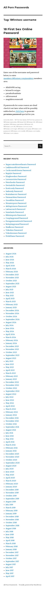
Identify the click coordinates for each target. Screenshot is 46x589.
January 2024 (11, 343)
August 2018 (11, 528)
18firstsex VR (28, 124)
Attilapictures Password (16, 206)
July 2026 (9, 257)
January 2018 (11, 549)
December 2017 (12, 552)
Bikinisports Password (16, 215)
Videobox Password (14, 230)
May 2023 (10, 367)
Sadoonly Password (14, 191)
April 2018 (10, 540)
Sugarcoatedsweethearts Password (21, 164)
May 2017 (9, 573)
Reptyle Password (13, 173)
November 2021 (12, 421)
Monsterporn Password (16, 203)
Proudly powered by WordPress (30, 585)
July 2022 (9, 397)
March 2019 (11, 508)
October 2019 (11, 496)
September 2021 (12, 427)
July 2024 (9, 325)
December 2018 (12, 516)
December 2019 (12, 490)
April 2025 (10, 298)
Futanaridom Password (16, 197)
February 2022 (12, 412)
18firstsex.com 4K (10, 126)
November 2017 (12, 555)
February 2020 (12, 484)
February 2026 (12, 272)
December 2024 (12, 310)
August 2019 (11, 502)
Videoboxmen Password (16, 233)
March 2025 (11, 301)
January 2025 (11, 307)
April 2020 (10, 478)
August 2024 (11, 322)
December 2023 (12, 346)
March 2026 (11, 269)
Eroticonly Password (15, 188)
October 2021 (11, 424)
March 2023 (11, 373)
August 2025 (11, 286)
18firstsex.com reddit (18, 131)
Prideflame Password (15, 236)
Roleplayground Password (17, 224)
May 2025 (10, 295)
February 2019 (11, 511)
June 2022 (10, 400)
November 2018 (12, 519)
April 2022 (10, 406)
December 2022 (12, 382)
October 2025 (11, 281)
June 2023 (10, 364)
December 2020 (12, 454)
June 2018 (10, 534)
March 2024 (11, 337)
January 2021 (11, 451)
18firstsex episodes (10, 122)
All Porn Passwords (16, 7)
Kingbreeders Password (16, 176)
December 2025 (12, 275)
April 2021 (10, 442)
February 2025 (12, 304)
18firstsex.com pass (24, 129)
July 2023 (9, 361)
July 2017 (9, 567)
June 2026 (10, 260)
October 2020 (11, 460)
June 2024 (10, 328)
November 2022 (12, 385)
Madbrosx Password (14, 227)
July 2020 (10, 469)
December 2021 (12, 418)
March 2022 (11, 409)
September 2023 (12, 355)
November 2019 (12, 493)
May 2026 (10, 263)
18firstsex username (17, 124)
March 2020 (11, 481)
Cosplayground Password (17, 218)
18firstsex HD (30, 122)
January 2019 (11, 514)
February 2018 (12, 546)
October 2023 (11, 352)
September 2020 (13, 463)
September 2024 (12, 319)
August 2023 (11, 358)
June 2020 (10, 472)
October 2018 (11, 522)
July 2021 (9, 433)
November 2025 (12, 278)
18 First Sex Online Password (18, 31)
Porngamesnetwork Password (19, 221)
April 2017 (10, 576)
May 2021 (9, 439)
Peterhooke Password (15, 182)
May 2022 (10, 403)
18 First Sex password (34, 120)
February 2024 (12, 340)
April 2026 (10, 266)
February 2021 (11, 448)
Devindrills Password (15, 185)
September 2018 (12, 525)
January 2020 (11, 487)
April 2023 (10, 370)
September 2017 (12, 561)
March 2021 (11, 445)
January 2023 (11, 379)
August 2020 (11, 466)
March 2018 (11, 543)
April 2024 (10, 334)
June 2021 (10, 436)
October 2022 (11, 388)
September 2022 (12, 391)
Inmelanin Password (15, 212)
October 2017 (11, 558)
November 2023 (12, 349)
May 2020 (10, 475)
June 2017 (9, 570)
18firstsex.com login (10, 129)
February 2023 (12, 376)
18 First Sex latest (21, 120)
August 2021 (11, 430)
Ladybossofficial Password (17, 167)
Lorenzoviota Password (16, 179)
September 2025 (12, 283)
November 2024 (12, 313)
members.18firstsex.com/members (18, 78)
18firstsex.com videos (11, 133)
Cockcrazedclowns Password (18, 170)
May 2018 (10, 537)
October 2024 (11, 316)
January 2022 (11, 415)
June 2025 (10, 292)
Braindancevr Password (16, 194)
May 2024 (10, 331)
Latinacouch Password (15, 209)
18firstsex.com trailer (33, 131)
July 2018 (9, 531)
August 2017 (11, 564)
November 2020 (12, 457)
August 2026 (11, 254)
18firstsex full (21, 122)
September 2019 (12, 499)
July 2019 (9, 505)
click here (19, 111)
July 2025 (9, 289)
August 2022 (11, 394)
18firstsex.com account (24, 126)
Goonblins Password (15, 200)
